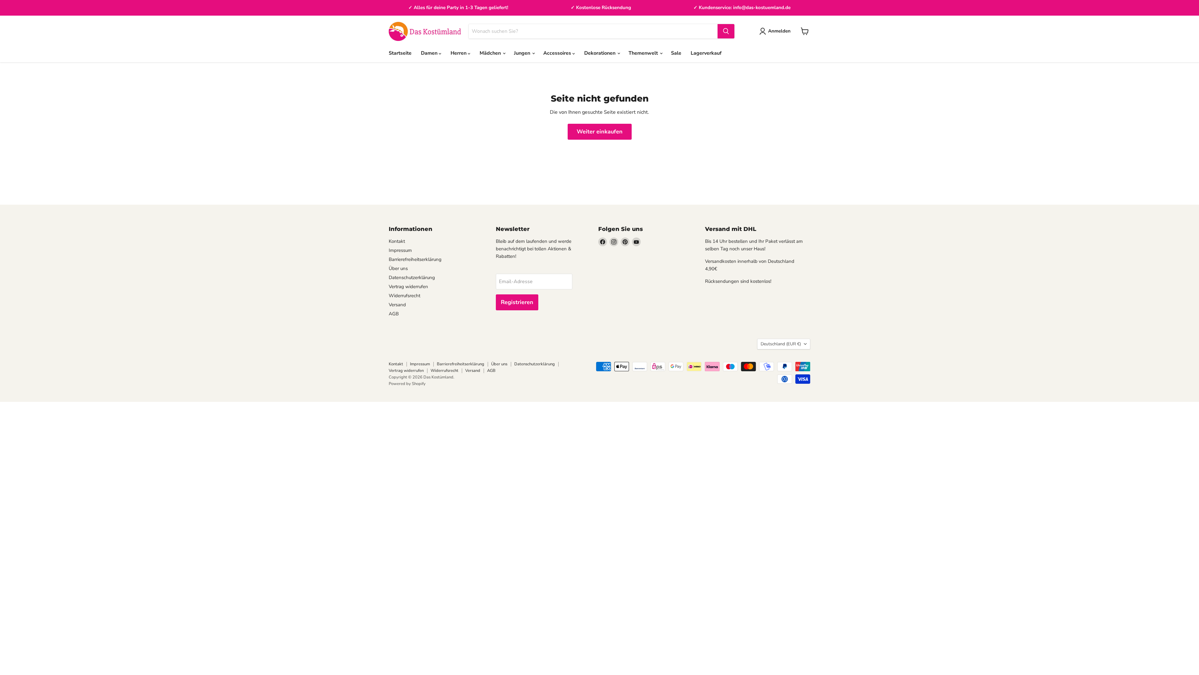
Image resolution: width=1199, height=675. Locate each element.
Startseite (400, 53)
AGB (394, 314)
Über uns (398, 268)
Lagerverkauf (706, 53)
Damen (430, 53)
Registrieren (517, 302)
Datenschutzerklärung (412, 277)
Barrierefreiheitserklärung (415, 259)
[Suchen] (726, 31)
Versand (397, 305)
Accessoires (557, 53)
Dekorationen (600, 53)
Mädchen (491, 53)
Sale (676, 53)
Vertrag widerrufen (408, 286)
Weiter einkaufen (600, 131)
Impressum (400, 250)
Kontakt (397, 241)
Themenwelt (644, 53)
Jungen (522, 53)
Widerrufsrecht (404, 295)
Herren (459, 53)
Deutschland (781, 344)
